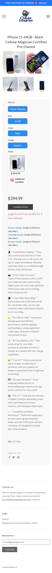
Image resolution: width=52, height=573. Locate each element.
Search (5, 519)
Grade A (18, 145)
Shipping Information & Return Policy (20, 523)
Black (17, 133)
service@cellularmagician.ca (16, 499)
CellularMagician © (9, 567)
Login (11, 213)
